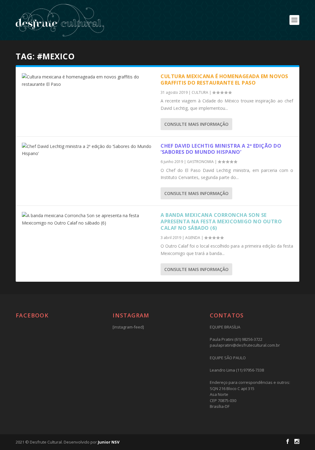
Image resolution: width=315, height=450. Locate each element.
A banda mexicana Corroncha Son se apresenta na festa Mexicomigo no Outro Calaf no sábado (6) (221, 221)
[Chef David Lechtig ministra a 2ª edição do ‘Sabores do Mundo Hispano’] (88, 150)
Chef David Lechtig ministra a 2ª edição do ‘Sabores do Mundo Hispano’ (221, 149)
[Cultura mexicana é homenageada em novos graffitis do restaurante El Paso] (88, 80)
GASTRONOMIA (200, 161)
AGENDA (192, 237)
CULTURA (200, 92)
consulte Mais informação (196, 124)
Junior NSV (108, 442)
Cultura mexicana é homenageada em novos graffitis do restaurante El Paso (224, 79)
